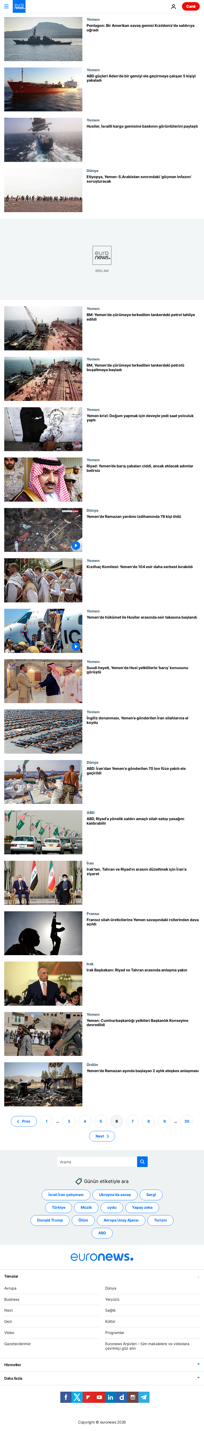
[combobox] (102, 1161)
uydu (112, 1207)
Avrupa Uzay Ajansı (121, 1220)
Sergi (151, 1194)
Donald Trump (50, 1220)
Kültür (110, 1321)
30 (186, 1121)
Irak (90, 964)
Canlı (191, 6)
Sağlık (110, 1310)
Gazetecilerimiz (17, 1343)
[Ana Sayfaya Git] (19, 6)
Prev (26, 1121)
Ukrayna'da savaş (115, 1194)
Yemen (93, 19)
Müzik (86, 1207)
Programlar (114, 1332)
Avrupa (10, 1288)
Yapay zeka (142, 1207)
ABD (91, 812)
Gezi (8, 1321)
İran (90, 863)
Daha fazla (13, 1378)
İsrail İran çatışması (66, 1194)
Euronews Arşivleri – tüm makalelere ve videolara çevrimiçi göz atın (147, 1345)
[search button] (142, 1161)
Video (9, 1332)
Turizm (160, 1220)
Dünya (92, 170)
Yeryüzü (112, 1299)
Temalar (11, 1276)
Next (100, 1136)
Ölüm (83, 1220)
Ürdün (92, 1064)
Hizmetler (12, 1364)
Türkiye (58, 1207)
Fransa (93, 913)
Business (11, 1299)
